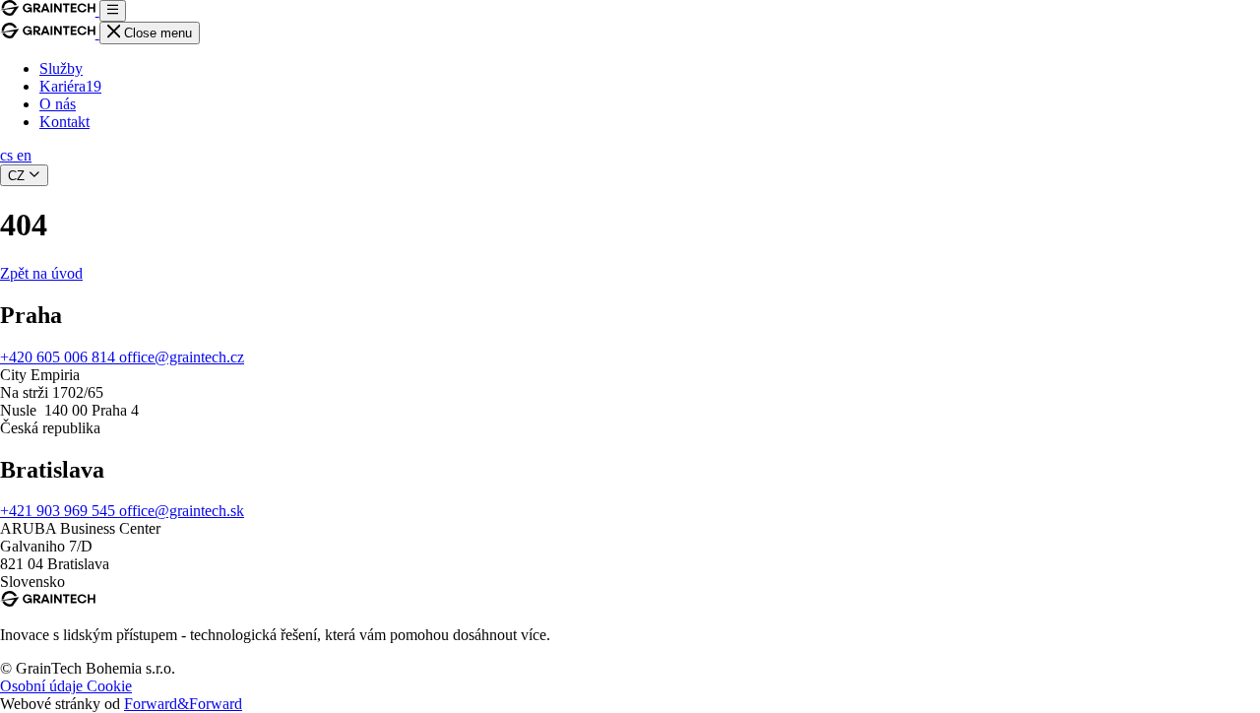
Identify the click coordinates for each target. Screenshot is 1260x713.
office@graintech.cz (181, 357)
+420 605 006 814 (59, 357)
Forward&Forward (183, 703)
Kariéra (70, 86)
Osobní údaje (43, 686)
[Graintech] (49, 10)
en (24, 155)
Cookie (109, 686)
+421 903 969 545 (59, 510)
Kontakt (64, 121)
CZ (18, 175)
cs (8, 155)
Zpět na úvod (41, 273)
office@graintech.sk (181, 510)
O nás (57, 104)
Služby (61, 68)
